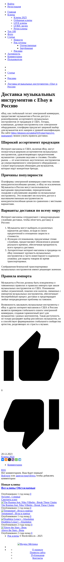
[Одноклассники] (6, 459)
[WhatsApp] (16, 459)
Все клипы (8, 488)
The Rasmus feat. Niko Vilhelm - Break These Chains (27, 505)
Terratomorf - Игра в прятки (15, 513)
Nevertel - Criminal (10, 496)
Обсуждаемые (25, 488)
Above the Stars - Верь (12, 530)
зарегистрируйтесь (26, 475)
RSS (3, 470)
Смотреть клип (9, 499)
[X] (9, 459)
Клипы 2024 (7, 456)
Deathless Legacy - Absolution (16, 522)
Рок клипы (13, 536)
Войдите (5, 475)
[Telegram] (19, 459)
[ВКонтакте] (2, 459)
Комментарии (14, 464)
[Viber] (12, 459)
